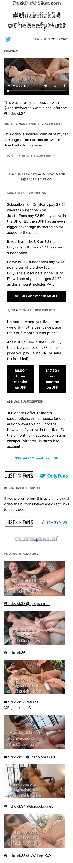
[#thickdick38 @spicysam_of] (34, 579)
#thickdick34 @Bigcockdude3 (28, 806)
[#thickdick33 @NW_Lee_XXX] (34, 832)
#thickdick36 (14, 653)
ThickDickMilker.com (36, 3)
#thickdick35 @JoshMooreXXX (29, 757)
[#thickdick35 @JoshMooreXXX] (34, 733)
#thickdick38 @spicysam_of (27, 603)
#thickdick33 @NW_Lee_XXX (28, 856)
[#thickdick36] (34, 629)
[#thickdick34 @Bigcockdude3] (34, 782)
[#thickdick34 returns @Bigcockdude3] (34, 678)
